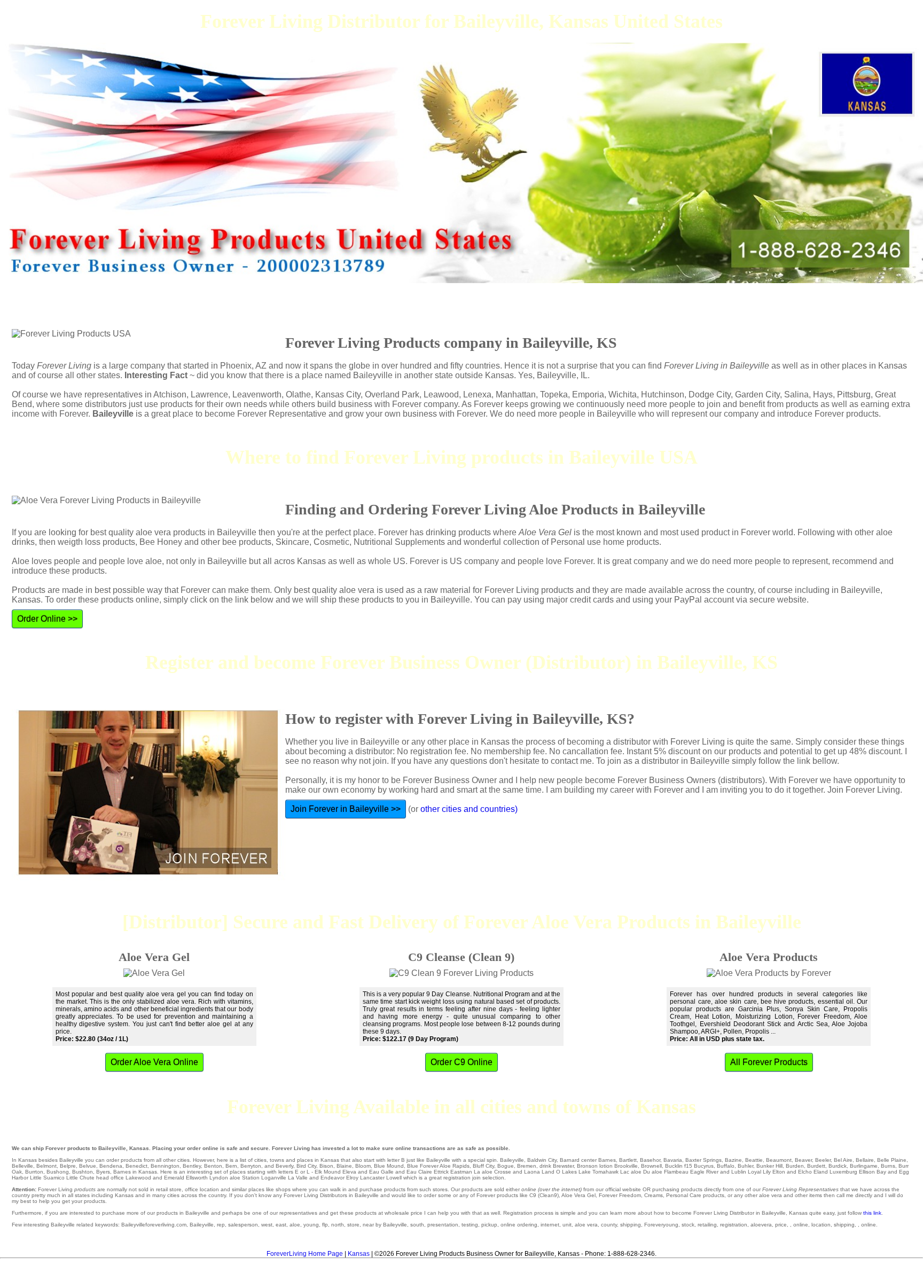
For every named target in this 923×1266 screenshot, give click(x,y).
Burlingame (864, 1166)
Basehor (650, 1160)
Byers (103, 1172)
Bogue (505, 1166)
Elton (778, 1172)
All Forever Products (769, 1062)
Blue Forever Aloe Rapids (438, 1166)
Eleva (349, 1172)
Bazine (733, 1160)
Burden (795, 1166)
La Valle (298, 1178)
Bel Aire (843, 1160)
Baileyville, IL (562, 375)
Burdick (837, 1166)
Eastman (461, 1172)
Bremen (526, 1166)
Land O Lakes (559, 1172)
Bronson (587, 1166)
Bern (231, 1166)
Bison (326, 1166)
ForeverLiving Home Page (305, 1253)
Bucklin (674, 1166)
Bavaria (672, 1160)
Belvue (87, 1166)
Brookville (626, 1166)
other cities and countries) (469, 809)
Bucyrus (704, 1166)
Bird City (306, 1166)
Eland (821, 1172)
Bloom (363, 1166)
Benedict (136, 1166)
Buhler (745, 1166)
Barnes (607, 1160)
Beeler (823, 1160)
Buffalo (725, 1166)
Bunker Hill (769, 1166)
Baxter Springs (703, 1160)
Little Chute (80, 1178)
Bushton (82, 1172)
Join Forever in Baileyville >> (346, 809)
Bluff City (483, 1166)
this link (872, 1213)
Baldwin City (542, 1160)
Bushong (57, 1172)
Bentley (192, 1166)
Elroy (352, 1178)
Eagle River (704, 1172)
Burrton (34, 1172)
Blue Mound (389, 1166)
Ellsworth (197, 1178)
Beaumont (779, 1160)
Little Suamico (47, 1178)
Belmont (46, 1166)
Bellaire (865, 1160)
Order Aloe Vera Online (154, 1062)
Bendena (110, 1166)
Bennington (165, 1166)
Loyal (754, 1172)
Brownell (651, 1166)
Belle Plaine (891, 1160)
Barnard (570, 1160)
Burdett (816, 1166)
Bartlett (628, 1160)
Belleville (22, 1166)
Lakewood (138, 1178)
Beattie (754, 1160)
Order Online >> (47, 618)
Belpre (68, 1166)
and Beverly (278, 1166)
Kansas (359, 1253)
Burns (888, 1166)
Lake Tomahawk (598, 1172)
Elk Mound (328, 1172)
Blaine (344, 1166)
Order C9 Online (461, 1062)
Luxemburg (843, 1172)
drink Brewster (556, 1166)
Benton (213, 1166)
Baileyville (512, 1160)
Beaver (803, 1160)
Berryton (250, 1166)
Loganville (273, 1178)
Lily (767, 1172)
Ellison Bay (872, 1172)
